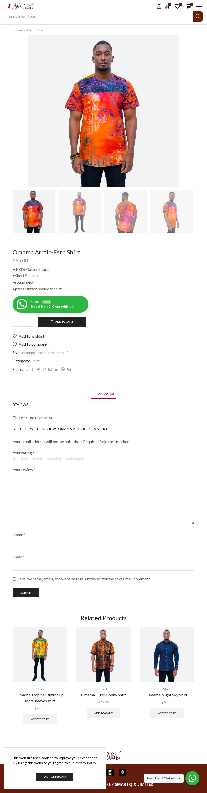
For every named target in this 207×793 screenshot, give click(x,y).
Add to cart (64, 321)
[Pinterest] (44, 369)
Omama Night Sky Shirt (167, 694)
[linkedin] (56, 369)
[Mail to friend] (50, 369)
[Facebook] (32, 369)
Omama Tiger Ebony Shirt (103, 694)
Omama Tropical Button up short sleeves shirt (40, 697)
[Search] (198, 16)
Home (17, 30)
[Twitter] (26, 369)
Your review (24, 469)
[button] (159, 6)
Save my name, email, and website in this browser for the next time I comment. (84, 578)
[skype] (68, 369)
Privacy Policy (85, 763)
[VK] (38, 369)
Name (19, 534)
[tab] (103, 394)
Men (29, 30)
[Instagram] (110, 772)
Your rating (23, 452)
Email (19, 556)
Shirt (41, 30)
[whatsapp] (63, 369)
